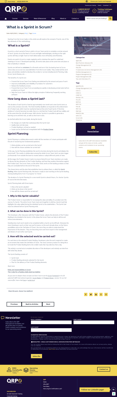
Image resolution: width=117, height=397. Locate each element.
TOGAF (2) (79, 120)
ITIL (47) (78, 100)
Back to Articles (32, 304)
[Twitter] (90, 294)
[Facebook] (85, 294)
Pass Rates (46, 386)
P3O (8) (78, 106)
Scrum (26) (79, 118)
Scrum (34, 33)
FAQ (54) (78, 67)
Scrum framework (53, 275)
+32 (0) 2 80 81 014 (22, 1)
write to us (31, 280)
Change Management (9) (83, 65)
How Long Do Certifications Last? (52, 388)
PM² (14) (78, 109)
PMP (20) (78, 111)
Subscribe (93, 152)
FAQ (26, 33)
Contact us (103, 369)
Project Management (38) (83, 76)
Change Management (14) (84, 88)
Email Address (36, 319)
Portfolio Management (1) (83, 72)
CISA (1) (78, 90)
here (24, 280)
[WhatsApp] (101, 294)
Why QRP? (46, 384)
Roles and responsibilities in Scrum (19, 270)
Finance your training (90, 5)
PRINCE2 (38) (80, 113)
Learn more (52, 349)
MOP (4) (78, 102)
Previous (14, 304)
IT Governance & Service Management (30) (89, 70)
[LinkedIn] (96, 294)
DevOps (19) (79, 97)
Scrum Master (36, 278)
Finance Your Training (16, 370)
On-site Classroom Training (14, 394)
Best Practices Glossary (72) (84, 63)
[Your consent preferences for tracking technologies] (114, 394)
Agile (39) (78, 61)
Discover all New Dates (34, 370)
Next (48, 304)
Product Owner (48, 129)
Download (105, 5)
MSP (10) (78, 104)
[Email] (106, 294)
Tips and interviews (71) (83, 79)
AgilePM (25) (79, 86)
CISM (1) (78, 93)
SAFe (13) (78, 116)
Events (99, 5)
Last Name (35, 327)
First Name (77, 319)
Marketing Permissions (39, 334)
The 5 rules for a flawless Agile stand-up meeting (24, 272)
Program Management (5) (83, 74)
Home (45, 382)
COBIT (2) (78, 95)
